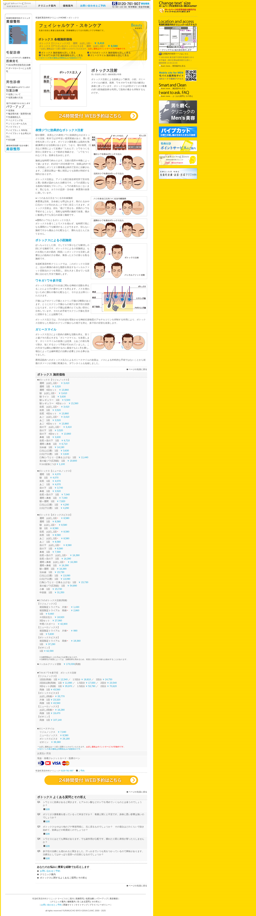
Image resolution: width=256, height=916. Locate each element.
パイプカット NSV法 (17, 130)
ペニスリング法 (15, 120)
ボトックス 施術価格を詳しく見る (58, 52)
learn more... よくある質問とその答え (177, 96)
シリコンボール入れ (17, 123)
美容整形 (114, 898)
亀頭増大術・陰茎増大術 (19, 114)
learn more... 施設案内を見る (173, 88)
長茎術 (11, 110)
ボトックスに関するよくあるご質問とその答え (63, 877)
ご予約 (81, 771)
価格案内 (71, 901)
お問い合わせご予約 (50, 871)
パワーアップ (102, 898)
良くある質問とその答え (88, 901)
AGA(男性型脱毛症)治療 (19, 65)
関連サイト (68, 905)
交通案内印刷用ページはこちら (175, 54)
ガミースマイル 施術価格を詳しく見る (109, 55)
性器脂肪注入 (14, 117)
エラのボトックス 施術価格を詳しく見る (110, 52)
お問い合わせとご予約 (51, 905)
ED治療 (11, 140)
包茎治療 (90, 898)
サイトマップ (81, 905)
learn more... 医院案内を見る (173, 66)
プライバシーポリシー (99, 905)
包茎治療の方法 (15, 97)
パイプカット (14, 127)
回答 (48, 809)
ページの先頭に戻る (138, 369)
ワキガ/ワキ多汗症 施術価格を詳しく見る (62, 55)
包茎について (14, 94)
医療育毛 (80, 898)
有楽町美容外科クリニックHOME (50, 18)
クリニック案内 (48, 874)
